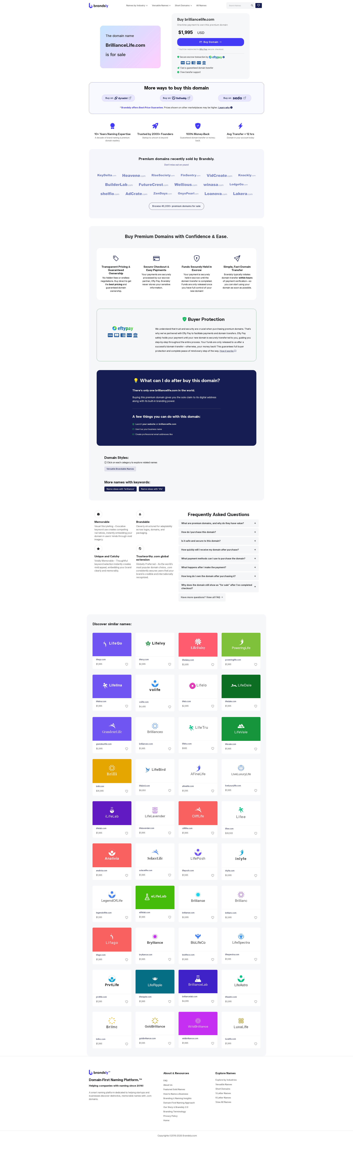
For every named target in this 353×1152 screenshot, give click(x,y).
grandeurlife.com (103, 744)
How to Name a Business (175, 1094)
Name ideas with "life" (152, 489)
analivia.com (101, 871)
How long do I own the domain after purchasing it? (208, 576)
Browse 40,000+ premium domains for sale (176, 206)
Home (166, 1120)
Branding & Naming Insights (177, 1098)
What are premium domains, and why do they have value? (212, 523)
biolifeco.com (188, 955)
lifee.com (229, 829)
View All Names (223, 1102)
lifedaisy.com (188, 660)
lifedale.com (230, 701)
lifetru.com (187, 744)
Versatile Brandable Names (120, 469)
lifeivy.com (144, 659)
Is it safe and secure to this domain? (201, 541)
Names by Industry (135, 5)
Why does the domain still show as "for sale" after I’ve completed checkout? (216, 587)
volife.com (143, 702)
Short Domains (182, 5)
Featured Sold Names (174, 1089)
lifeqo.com (100, 659)
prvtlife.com (101, 997)
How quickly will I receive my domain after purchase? (210, 550)
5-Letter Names (223, 1093)
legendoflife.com (103, 912)
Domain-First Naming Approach (179, 1103)
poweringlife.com (233, 660)
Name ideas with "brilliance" (120, 489)
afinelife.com (188, 786)
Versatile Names (160, 5)
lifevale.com (230, 744)
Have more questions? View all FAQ (201, 597)
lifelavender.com (146, 828)
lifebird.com (144, 786)
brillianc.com (230, 913)
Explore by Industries (226, 1080)
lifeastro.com (231, 997)
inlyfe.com (229, 871)
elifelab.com (144, 912)
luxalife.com (230, 1039)
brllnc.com (100, 1039)
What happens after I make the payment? (203, 567)
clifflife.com (187, 828)
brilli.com (100, 786)
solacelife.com (145, 870)
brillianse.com (188, 913)
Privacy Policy (170, 1116)
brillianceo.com (146, 744)
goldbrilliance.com (147, 1038)
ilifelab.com (101, 828)
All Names (201, 5)
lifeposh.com (188, 871)
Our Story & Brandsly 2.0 (175, 1107)
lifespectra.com (232, 954)
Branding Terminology (174, 1111)
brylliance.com (145, 955)
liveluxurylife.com (233, 786)
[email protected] (182, 434)
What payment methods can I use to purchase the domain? (213, 558)
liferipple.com (145, 997)
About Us (167, 1085)
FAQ (165, 1080)
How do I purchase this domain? (198, 532)
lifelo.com (186, 701)
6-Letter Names (223, 1097)
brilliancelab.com (189, 997)
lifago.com (100, 955)
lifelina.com (101, 701)
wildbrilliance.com (190, 1038)
